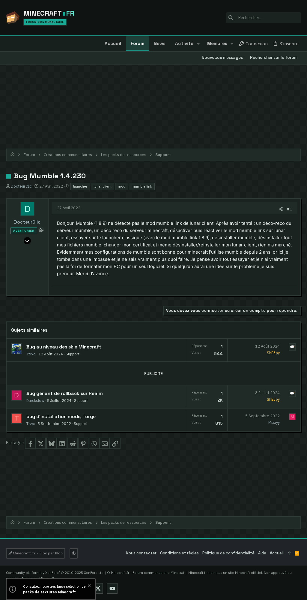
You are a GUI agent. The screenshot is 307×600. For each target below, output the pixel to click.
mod (121, 186)
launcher (80, 186)
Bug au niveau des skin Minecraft (63, 347)
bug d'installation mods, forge (61, 417)
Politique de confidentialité (228, 553)
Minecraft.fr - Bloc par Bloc (37, 553)
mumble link (142, 186)
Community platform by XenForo (55, 572)
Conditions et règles (179, 553)
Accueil (277, 553)
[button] (198, 43)
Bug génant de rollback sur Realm (64, 393)
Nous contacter (141, 553)
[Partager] (281, 209)
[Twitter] (97, 588)
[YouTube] (112, 588)
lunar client (103, 186)
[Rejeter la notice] (88, 586)
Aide (262, 553)
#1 (289, 209)
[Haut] (289, 553)
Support (72, 353)
